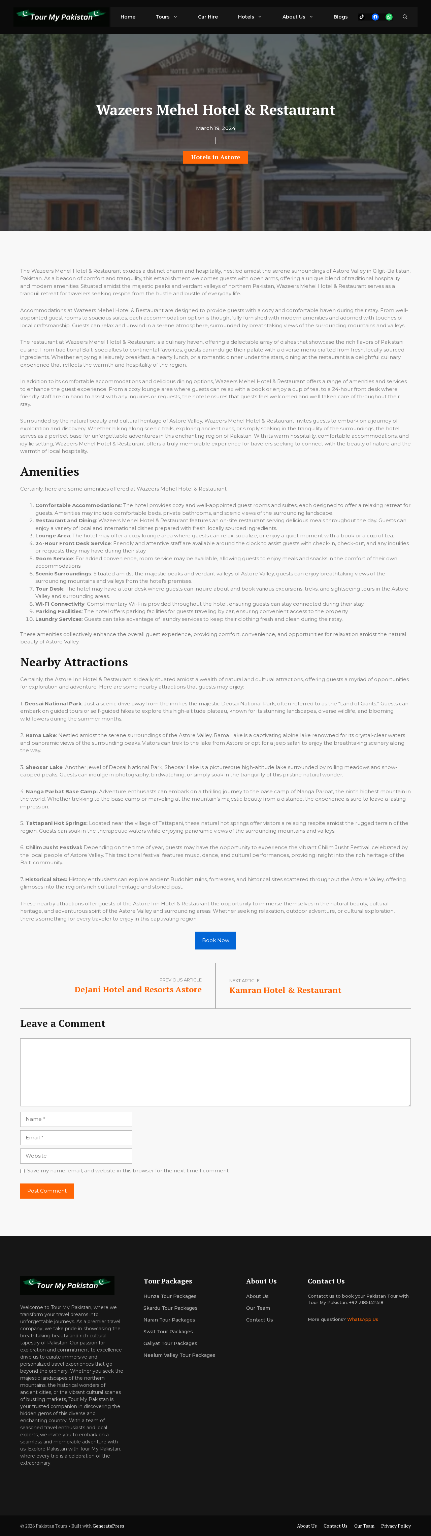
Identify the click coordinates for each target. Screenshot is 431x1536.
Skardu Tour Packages (170, 1308)
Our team (258, 1308)
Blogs (341, 17)
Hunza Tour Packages (170, 1296)
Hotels (246, 17)
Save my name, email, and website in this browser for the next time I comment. (128, 1170)
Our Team (364, 1526)
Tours (163, 17)
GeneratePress (108, 1526)
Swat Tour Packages (168, 1332)
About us (257, 1296)
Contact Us (259, 1320)
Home (128, 17)
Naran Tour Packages (169, 1320)
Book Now (215, 940)
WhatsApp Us (362, 1319)
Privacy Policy (396, 1526)
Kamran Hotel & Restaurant (285, 989)
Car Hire (208, 17)
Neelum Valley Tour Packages (179, 1355)
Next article (244, 980)
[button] (405, 17)
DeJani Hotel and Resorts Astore (138, 989)
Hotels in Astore (215, 157)
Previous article (181, 979)
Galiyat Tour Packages (170, 1343)
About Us (294, 17)
